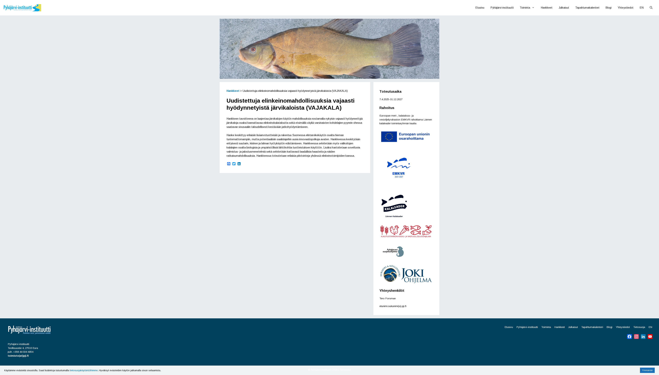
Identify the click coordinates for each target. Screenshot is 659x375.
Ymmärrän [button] (647, 370)
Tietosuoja (639, 327)
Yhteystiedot (625, 7)
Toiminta (525, 7)
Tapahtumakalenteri (587, 7)
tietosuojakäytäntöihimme (84, 370)
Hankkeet (546, 7)
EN (642, 7)
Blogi (608, 7)
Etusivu (479, 7)
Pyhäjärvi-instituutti (502, 7)
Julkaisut (564, 7)
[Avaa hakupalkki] (651, 7)
